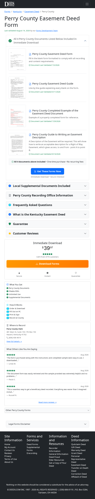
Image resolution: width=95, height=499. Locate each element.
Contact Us (9, 450)
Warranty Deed (78, 450)
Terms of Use (10, 459)
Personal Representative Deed (78, 459)
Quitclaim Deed (78, 444)
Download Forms (49, 263)
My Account (9, 447)
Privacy (7, 456)
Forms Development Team (47, 30)
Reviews (8, 453)
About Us (8, 462)
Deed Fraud (54, 457)
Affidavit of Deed (79, 476)
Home (7, 444)
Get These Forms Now (49, 171)
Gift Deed (75, 447)
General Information (58, 454)
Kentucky (17, 11)
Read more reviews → (48, 402)
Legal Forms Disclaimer (19, 424)
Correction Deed (79, 474)
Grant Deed (76, 453)
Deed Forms (32, 444)
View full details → (14, 341)
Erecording (32, 453)
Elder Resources (56, 460)
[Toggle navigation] (87, 4)
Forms (7, 11)
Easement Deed (31, 11)
